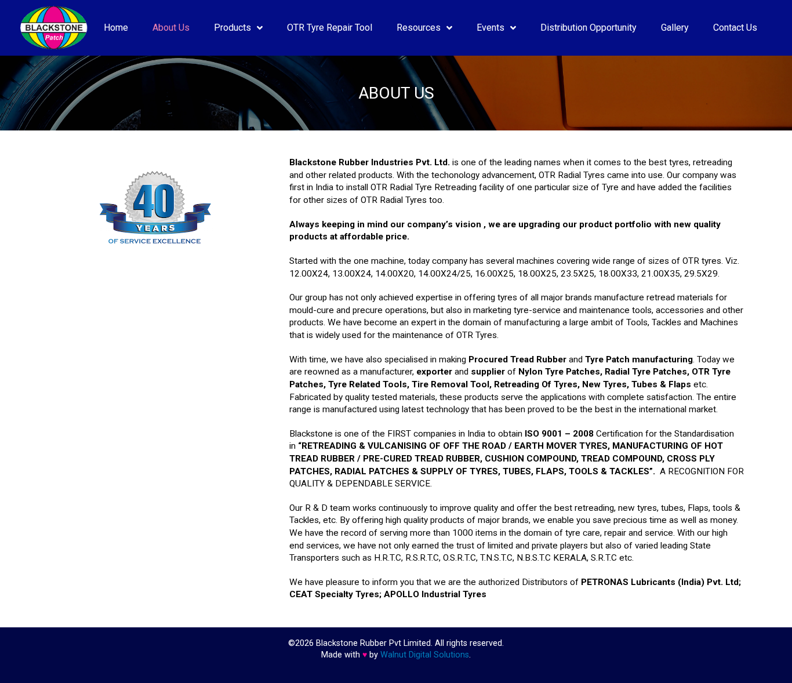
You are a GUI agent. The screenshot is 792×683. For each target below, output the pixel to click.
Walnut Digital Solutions (424, 655)
